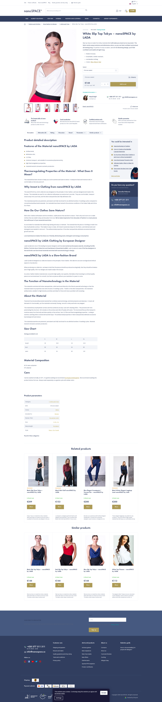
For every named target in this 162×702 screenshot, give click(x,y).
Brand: (88, 106)
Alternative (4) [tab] (42, 132)
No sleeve (56, 426)
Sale (25, 2)
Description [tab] (30, 132)
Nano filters (85, 657)
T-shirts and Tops (54, 401)
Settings (59, 698)
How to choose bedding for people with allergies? (127, 648)
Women (57, 414)
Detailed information (89, 92)
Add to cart (123, 84)
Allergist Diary (105, 660)
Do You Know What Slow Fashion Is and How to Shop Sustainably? (124, 156)
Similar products (94, 132)
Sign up (94, 630)
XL (58, 422)
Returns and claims (58, 650)
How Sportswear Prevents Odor (123, 160)
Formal (57, 430)
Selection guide (77, 2)
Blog (49, 2)
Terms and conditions (59, 657)
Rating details (101, 29)
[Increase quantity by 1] (107, 84)
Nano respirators (86, 650)
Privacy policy (56, 660)
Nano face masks (87, 654)
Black (96, 62)
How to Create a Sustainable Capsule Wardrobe (122, 150)
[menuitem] (27, 19)
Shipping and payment (59, 647)
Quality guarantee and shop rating (60, 2)
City (53, 430)
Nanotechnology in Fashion (122, 146)
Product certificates (32, 2)
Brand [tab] (70, 132)
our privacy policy (60, 693)
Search (86, 10)
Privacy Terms (115, 624)
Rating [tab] (52, 132)
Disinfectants (86, 660)
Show (31, 507)
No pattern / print (54, 418)
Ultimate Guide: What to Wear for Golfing (124, 164)
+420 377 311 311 (115, 97)
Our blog (103, 657)
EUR (134, 1)
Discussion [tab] (62, 132)
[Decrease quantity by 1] (102, 84)
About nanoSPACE (42, 2)
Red (99, 62)
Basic (50, 430)
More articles (115, 176)
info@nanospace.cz (131, 97)
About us (103, 650)
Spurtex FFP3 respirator (88, 663)
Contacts (104, 647)
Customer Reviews (106, 654)
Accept (103, 693)
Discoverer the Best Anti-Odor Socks (123, 170)
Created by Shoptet (132, 697)
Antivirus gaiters (86, 647)
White (57, 410)
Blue (92, 62)
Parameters (80, 132)
